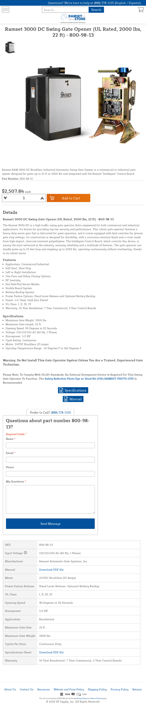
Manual (75, 399)
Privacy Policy (120, 689)
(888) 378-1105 (60, 412)
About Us (10, 689)
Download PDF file (51, 569)
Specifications (75, 390)
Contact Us (26, 689)
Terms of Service (96, 698)
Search (96, 10)
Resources (43, 689)
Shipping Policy (97, 689)
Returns (137, 689)
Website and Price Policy (69, 689)
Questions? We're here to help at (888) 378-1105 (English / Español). (95, 3)
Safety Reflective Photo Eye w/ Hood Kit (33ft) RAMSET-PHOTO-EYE (89, 378)
